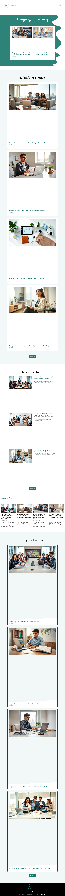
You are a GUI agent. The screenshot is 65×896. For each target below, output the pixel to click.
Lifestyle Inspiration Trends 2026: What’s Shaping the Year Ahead (27, 143)
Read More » (14, 56)
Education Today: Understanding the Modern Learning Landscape (44, 377)
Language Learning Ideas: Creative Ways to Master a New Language (27, 704)
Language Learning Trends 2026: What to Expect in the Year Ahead (21, 53)
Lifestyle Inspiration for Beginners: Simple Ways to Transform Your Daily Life (30, 346)
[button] (60, 5)
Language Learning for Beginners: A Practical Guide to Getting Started (42, 54)
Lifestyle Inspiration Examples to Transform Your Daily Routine (26, 278)
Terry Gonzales (5, 520)
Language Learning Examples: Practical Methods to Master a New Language (29, 868)
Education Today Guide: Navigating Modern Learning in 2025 (43, 414)
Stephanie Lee (21, 518)
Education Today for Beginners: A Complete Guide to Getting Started (43, 451)
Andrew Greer (37, 520)
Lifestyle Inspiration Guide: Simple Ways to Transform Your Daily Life (28, 210)
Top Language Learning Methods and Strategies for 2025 (24, 621)
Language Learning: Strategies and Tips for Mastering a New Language (28, 786)
